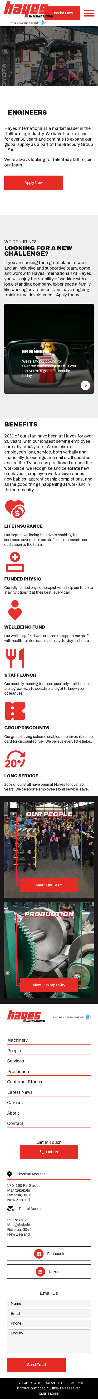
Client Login (49, 1393)
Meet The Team (49, 885)
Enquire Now (62, 13)
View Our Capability (49, 985)
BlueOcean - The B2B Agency (60, 1383)
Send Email (36, 1365)
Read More (85, 385)
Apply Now (33, 183)
